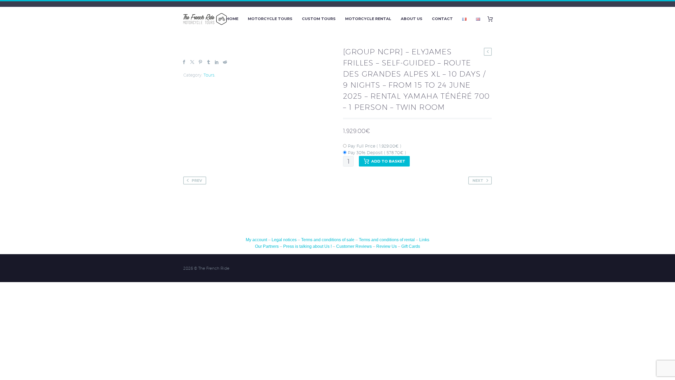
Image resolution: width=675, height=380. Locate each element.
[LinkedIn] (217, 62)
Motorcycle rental (368, 18)
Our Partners (267, 246)
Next (477, 180)
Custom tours (319, 18)
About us (411, 18)
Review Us (386, 246)
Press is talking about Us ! (307, 246)
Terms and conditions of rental (387, 240)
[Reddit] (225, 62)
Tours (209, 75)
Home (232, 18)
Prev (197, 180)
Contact (442, 18)
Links (424, 240)
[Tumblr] (208, 62)
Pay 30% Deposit (376, 152)
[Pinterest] (200, 62)
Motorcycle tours (270, 18)
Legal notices (284, 240)
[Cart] (492, 19)
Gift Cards (410, 246)
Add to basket (388, 161)
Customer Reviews (354, 246)
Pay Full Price (373, 146)
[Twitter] (192, 62)
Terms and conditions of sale (328, 240)
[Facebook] (184, 62)
